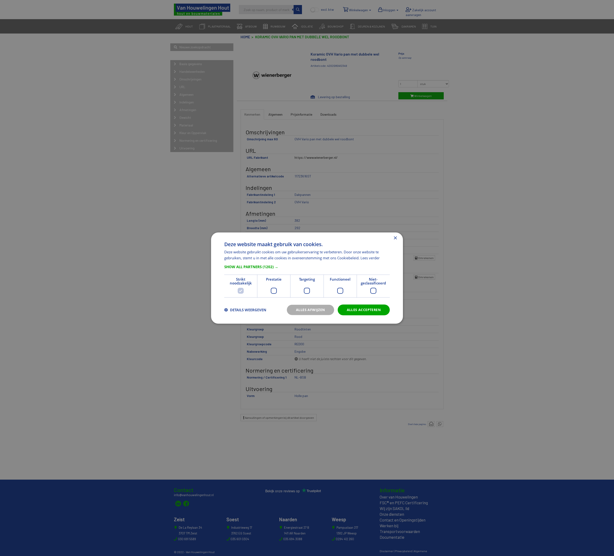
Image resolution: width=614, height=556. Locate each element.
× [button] (395, 238)
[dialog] (307, 278)
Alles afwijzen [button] (310, 309)
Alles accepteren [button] (364, 309)
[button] (307, 267)
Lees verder (370, 257)
